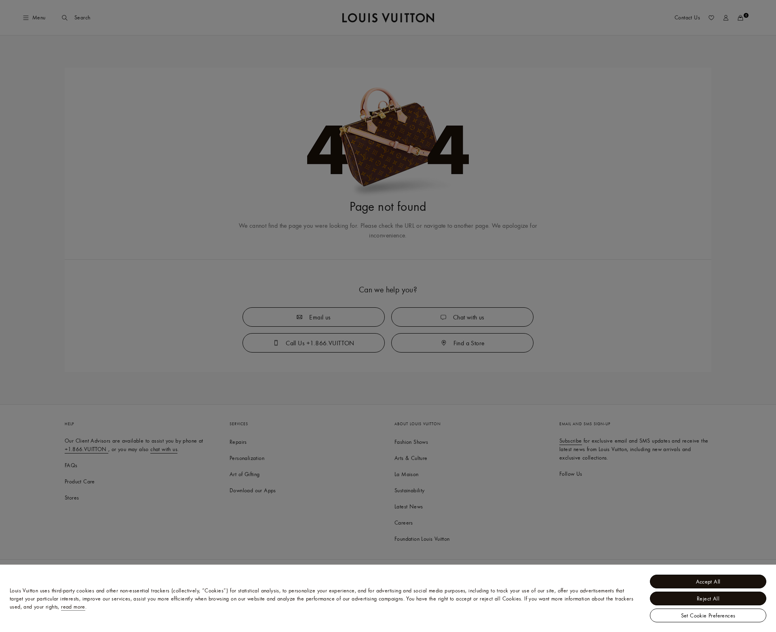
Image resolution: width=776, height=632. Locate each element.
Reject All (708, 598)
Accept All (708, 581)
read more (73, 606)
